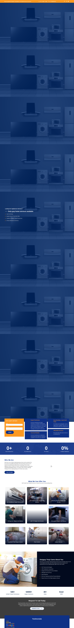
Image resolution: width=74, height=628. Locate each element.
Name (7, 423)
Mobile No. (8, 426)
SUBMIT (9, 432)
